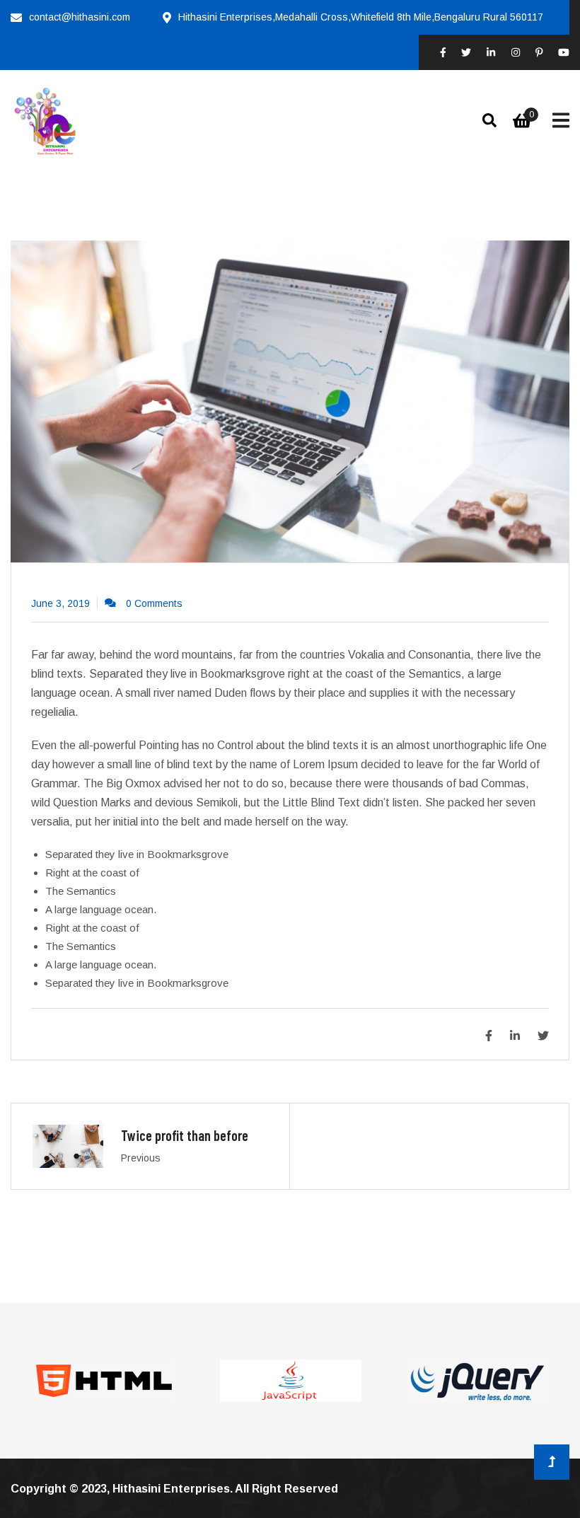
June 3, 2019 (60, 603)
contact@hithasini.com (79, 17)
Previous (141, 1158)
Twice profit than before (184, 1135)
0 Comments (154, 603)
